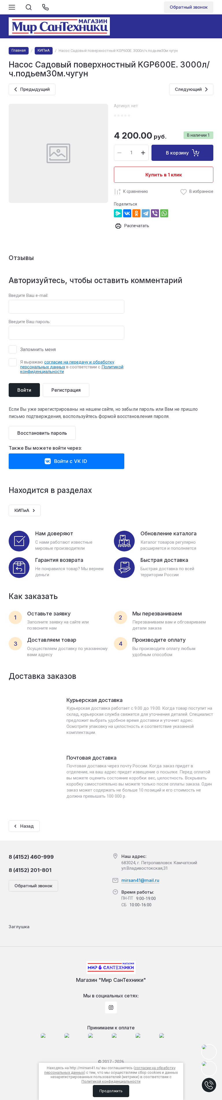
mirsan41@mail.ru (140, 880)
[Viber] (155, 213)
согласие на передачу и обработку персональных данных (67, 364)
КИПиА (44, 50)
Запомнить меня (38, 349)
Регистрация (66, 390)
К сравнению (135, 191)
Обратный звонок (189, 7)
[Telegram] (146, 213)
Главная (19, 50)
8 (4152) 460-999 (31, 857)
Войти (24, 390)
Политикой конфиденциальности (111, 1081)
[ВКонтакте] (127, 213)
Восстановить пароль (42, 433)
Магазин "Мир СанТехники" (111, 980)
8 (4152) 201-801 (30, 870)
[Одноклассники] (136, 213)
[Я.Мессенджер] (118, 213)
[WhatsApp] (164, 213)
